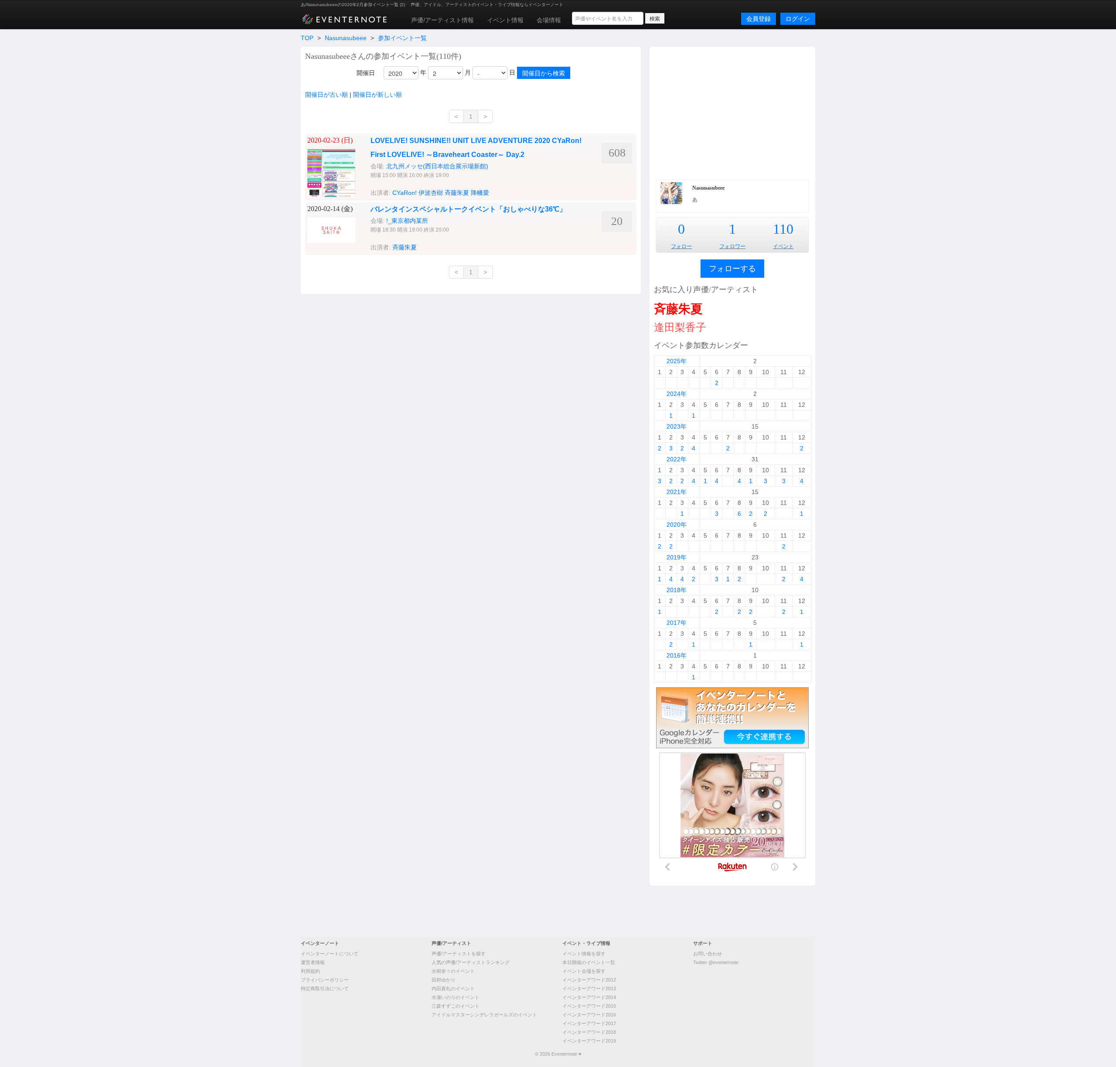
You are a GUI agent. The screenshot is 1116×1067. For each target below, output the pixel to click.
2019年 (677, 557)
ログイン (798, 18)
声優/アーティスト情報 (442, 20)
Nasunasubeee (346, 37)
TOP (307, 37)
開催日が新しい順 (377, 94)
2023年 (677, 426)
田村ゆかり (444, 979)
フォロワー (732, 246)
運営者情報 (313, 962)
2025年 (677, 361)
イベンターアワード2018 (589, 1032)
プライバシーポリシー (325, 979)
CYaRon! (404, 192)
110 (783, 229)
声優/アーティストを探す (459, 953)
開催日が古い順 (326, 94)
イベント (783, 246)
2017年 (677, 622)
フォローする (732, 268)
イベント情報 (505, 20)
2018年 (677, 589)
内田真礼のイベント (453, 988)
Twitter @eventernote (715, 962)
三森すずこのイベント (456, 1006)
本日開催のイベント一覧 (588, 962)
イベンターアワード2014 (589, 997)
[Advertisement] (732, 112)
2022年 (677, 459)
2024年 (677, 393)
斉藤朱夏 (457, 192)
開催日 (366, 72)
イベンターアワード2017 (589, 1023)
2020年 (677, 524)
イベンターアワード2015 (589, 1006)
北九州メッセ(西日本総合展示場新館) (437, 166)
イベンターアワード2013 (589, 988)
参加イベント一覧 (402, 37)
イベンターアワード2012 (589, 979)
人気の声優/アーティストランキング (471, 962)
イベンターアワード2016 (589, 1014)
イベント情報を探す (584, 953)
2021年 (677, 491)
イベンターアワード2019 (589, 1040)
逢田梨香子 (680, 327)
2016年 (677, 655)
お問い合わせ (707, 953)
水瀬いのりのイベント (456, 997)
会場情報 (549, 20)
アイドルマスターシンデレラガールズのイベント (484, 1014)
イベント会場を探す (584, 971)
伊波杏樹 (430, 192)
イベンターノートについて (329, 953)
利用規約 (310, 971)
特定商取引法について (325, 988)
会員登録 (758, 18)
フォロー (681, 246)
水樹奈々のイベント (453, 971)
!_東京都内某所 (407, 220)
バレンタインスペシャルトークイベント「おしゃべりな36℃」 (468, 209)
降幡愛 (480, 192)
